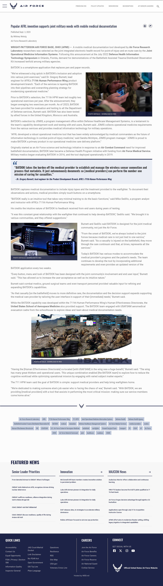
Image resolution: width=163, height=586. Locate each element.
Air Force (148, 428)
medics (146, 423)
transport (123, 428)
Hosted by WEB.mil (81, 576)
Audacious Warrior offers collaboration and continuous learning (129, 481)
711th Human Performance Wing (59, 419)
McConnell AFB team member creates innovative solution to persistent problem (81, 481)
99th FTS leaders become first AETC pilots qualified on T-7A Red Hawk (129, 491)
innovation (72, 423)
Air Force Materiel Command (68, 433)
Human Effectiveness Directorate (22, 428)
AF (141, 428)
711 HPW (76, 419)
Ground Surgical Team (109, 428)
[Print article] (145, 26)
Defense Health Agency (135, 419)
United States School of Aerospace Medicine (35, 306)
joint (82, 433)
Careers (87, 540)
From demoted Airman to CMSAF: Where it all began (31, 480)
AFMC (54, 433)
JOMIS (108, 433)
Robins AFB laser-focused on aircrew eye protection (79, 520)
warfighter (95, 428)
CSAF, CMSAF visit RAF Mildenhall (24, 507)
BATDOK (55, 423)
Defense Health (120, 419)
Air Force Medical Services (117, 423)
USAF (135, 428)
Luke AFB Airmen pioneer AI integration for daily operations (77, 491)
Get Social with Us (121, 546)
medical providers (135, 423)
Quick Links (12, 540)
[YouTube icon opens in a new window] (133, 551)
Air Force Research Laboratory (29, 419)
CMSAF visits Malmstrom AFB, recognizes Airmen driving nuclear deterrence (33, 488)
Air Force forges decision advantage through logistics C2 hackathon (129, 501)
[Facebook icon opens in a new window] (114, 551)
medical (63, 423)
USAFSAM (44, 428)
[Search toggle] (158, 6)
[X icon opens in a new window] (121, 551)
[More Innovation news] (101, 472)
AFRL (44, 419)
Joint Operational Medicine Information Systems (97, 419)
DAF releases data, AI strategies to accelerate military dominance (80, 511)
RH (37, 428)
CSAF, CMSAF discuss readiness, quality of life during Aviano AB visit (31, 516)
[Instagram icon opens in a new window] (127, 551)
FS (129, 428)
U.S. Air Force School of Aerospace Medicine (65, 428)
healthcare (90, 433)
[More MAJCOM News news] (149, 472)
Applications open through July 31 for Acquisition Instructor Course (126, 511)
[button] (4, 6)
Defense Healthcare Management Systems (92, 423)
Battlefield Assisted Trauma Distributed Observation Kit (31, 423)
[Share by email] (150, 26)
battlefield (86, 428)
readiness (100, 433)
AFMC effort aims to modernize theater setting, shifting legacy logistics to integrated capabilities (129, 521)
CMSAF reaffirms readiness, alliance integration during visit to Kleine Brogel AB (32, 498)
